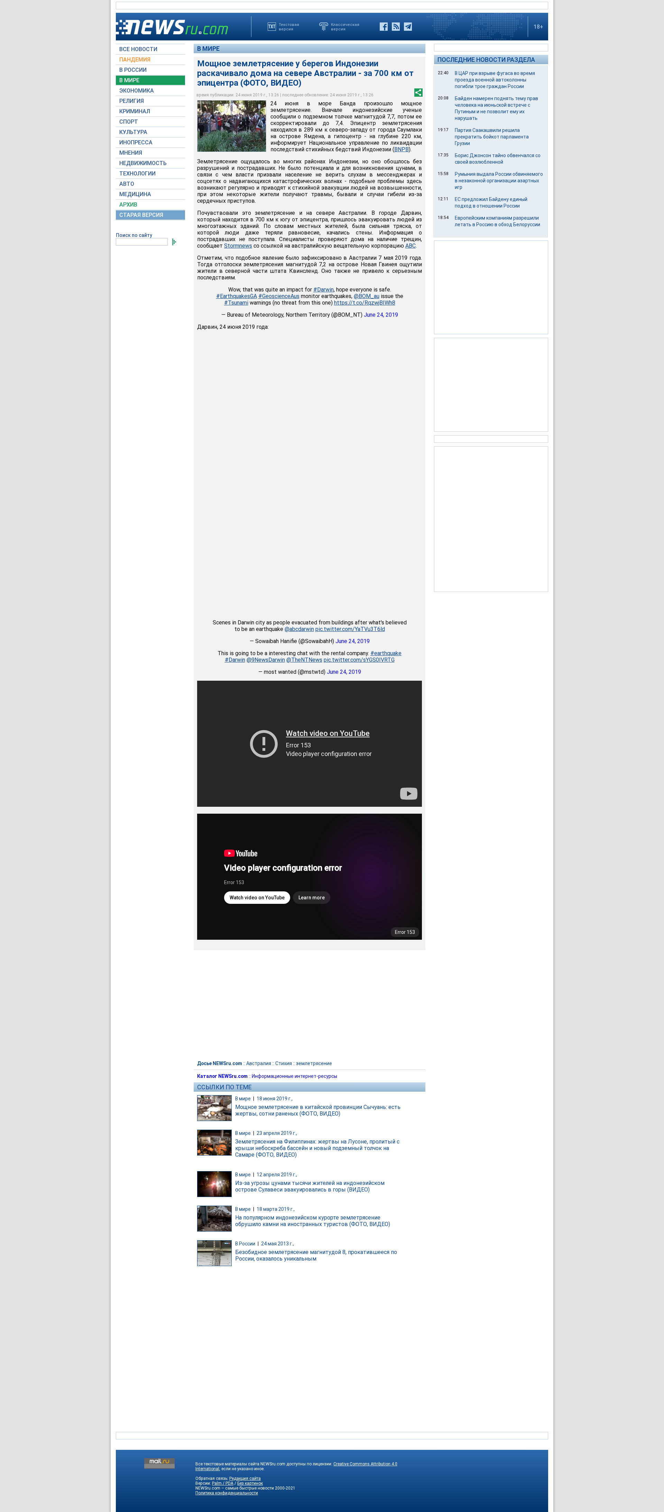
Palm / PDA (222, 1483)
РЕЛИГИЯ (131, 101)
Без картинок (250, 1483)
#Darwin (323, 289)
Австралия (258, 1063)
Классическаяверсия (345, 26)
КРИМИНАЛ (134, 111)
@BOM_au (366, 296)
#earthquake (386, 653)
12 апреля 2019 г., (277, 1174)
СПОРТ (128, 121)
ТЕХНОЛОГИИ (137, 173)
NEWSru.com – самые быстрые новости (234, 1488)
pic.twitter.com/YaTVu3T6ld (350, 629)
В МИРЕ (129, 80)
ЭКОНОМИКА (136, 90)
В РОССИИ (133, 70)
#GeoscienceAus (278, 296)
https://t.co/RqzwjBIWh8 (364, 302)
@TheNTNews (304, 660)
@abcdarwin (299, 629)
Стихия (283, 1063)
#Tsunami (236, 302)
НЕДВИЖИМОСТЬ (143, 163)
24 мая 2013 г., (277, 1243)
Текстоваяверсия (289, 26)
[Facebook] (384, 26)
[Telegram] (408, 26)
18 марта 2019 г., (276, 1209)
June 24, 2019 (381, 315)
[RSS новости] (396, 26)
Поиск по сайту (134, 235)
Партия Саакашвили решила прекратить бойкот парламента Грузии (492, 136)
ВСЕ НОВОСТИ (138, 49)
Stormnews (238, 245)
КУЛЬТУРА (133, 132)
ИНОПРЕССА (136, 142)
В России (245, 1243)
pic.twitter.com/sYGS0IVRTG (359, 660)
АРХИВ (128, 204)
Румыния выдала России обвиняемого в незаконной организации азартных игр (499, 180)
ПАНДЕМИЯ (134, 59)
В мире (208, 48)
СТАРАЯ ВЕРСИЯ (141, 215)
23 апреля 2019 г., (277, 1133)
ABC (410, 245)
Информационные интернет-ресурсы (294, 1076)
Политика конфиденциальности (226, 1493)
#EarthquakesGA (236, 296)
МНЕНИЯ (130, 153)
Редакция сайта (245, 1478)
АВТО (126, 184)
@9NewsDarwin (266, 660)
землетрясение (314, 1063)
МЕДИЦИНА (135, 194)
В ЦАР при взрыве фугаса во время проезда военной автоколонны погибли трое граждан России (495, 79)
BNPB (401, 149)
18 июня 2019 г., (275, 1098)
